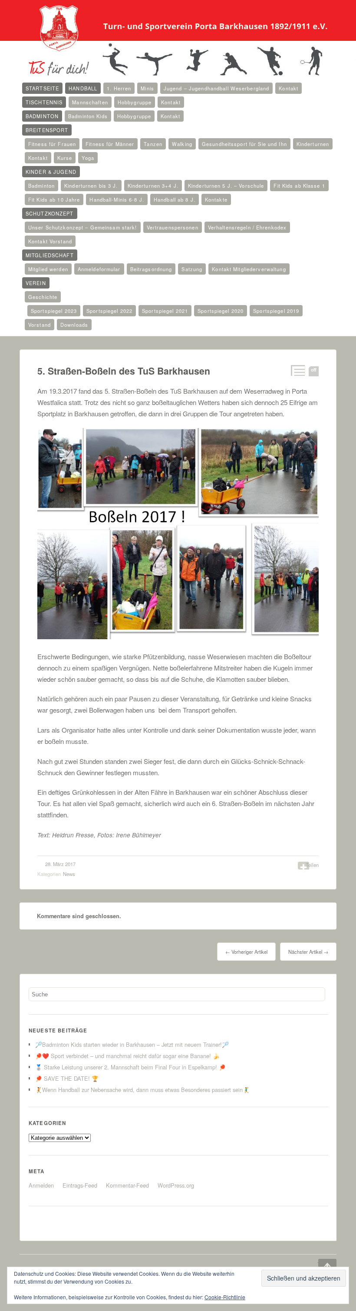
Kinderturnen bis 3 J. (91, 185)
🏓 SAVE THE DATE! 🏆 (67, 1078)
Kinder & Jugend (51, 171)
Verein (36, 282)
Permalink (297, 370)
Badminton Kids (88, 116)
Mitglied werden (48, 269)
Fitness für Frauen (52, 143)
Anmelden (41, 1185)
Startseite (42, 88)
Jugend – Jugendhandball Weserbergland (216, 88)
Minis (147, 88)
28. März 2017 (60, 863)
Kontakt (288, 88)
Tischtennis (44, 102)
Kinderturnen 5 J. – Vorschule (226, 185)
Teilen (312, 864)
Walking (182, 143)
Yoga (88, 157)
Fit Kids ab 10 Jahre (54, 199)
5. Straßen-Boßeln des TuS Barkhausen (123, 371)
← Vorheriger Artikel (246, 951)
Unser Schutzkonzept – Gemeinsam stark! (82, 227)
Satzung (191, 269)
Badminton (42, 116)
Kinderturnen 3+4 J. (153, 185)
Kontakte (216, 199)
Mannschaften (90, 102)
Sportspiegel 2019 (276, 310)
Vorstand (39, 324)
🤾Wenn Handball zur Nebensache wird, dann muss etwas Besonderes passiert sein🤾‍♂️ (142, 1089)
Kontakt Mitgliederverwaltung (249, 269)
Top (321, 1264)
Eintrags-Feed (80, 1185)
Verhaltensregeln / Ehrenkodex (247, 227)
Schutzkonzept (50, 213)
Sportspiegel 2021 (165, 310)
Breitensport (47, 129)
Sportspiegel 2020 (221, 310)
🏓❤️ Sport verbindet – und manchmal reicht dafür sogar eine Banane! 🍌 (127, 1056)
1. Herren (119, 88)
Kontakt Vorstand (50, 241)
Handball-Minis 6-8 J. (116, 199)
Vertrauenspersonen (172, 227)
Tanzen (153, 143)
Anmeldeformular (99, 269)
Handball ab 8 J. (174, 199)
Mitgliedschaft (50, 255)
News (69, 873)
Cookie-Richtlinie (224, 1297)
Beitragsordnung (151, 269)
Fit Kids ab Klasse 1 (299, 185)
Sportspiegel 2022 (109, 310)
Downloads (74, 324)
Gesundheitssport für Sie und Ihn (244, 143)
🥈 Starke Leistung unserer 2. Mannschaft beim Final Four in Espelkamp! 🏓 (130, 1067)
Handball (83, 88)
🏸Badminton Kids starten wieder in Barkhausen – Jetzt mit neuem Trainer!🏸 (132, 1044)
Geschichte (42, 296)
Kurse (65, 157)
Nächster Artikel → (308, 951)
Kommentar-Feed (127, 1185)
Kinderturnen (313, 143)
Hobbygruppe (135, 102)
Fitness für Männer (110, 143)
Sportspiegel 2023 (54, 310)
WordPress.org (176, 1185)
